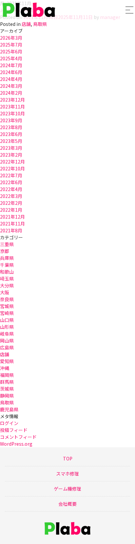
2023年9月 (11, 120)
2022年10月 (12, 168)
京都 (4, 251)
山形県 (7, 326)
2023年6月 (11, 134)
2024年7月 (11, 65)
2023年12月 (12, 99)
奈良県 (7, 299)
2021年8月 (11, 230)
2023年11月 (12, 106)
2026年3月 (11, 37)
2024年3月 (11, 86)
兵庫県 (7, 258)
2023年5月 (11, 141)
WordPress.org (16, 443)
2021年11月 (12, 223)
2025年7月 (11, 44)
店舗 (26, 24)
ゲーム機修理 (67, 488)
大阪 (4, 292)
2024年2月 (11, 92)
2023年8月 (11, 127)
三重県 (7, 244)
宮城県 (7, 306)
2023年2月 (11, 154)
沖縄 (4, 368)
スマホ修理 (67, 473)
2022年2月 (11, 203)
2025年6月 (11, 51)
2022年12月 (12, 161)
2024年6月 (11, 72)
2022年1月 (11, 209)
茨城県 (7, 388)
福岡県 (7, 375)
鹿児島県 (9, 409)
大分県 (7, 285)
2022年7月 (11, 175)
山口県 (7, 320)
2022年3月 (11, 196)
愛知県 (7, 361)
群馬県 (7, 382)
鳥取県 (40, 24)
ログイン (9, 423)
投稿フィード (14, 430)
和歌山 (7, 271)
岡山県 (7, 340)
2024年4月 (11, 79)
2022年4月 (11, 189)
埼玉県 (7, 278)
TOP (67, 458)
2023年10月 (12, 113)
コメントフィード (18, 437)
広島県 (7, 347)
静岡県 (7, 395)
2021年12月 (12, 216)
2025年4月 (11, 58)
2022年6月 (11, 182)
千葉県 (7, 265)
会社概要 (67, 503)
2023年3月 (11, 148)
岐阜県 (7, 333)
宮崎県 (7, 313)
